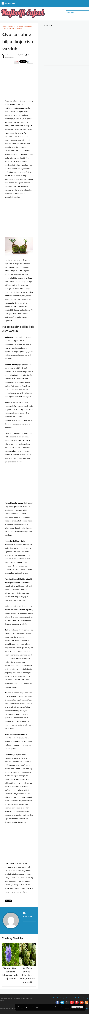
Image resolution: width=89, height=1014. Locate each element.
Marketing (84, 998)
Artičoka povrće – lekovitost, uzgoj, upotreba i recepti (27, 975)
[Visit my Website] (29, 921)
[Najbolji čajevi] (23, 17)
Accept (77, 1007)
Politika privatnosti (72, 998)
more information (63, 1007)
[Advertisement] (21, 80)
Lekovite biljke (21, 26)
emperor (32, 55)
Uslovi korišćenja (58, 998)
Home (13, 26)
